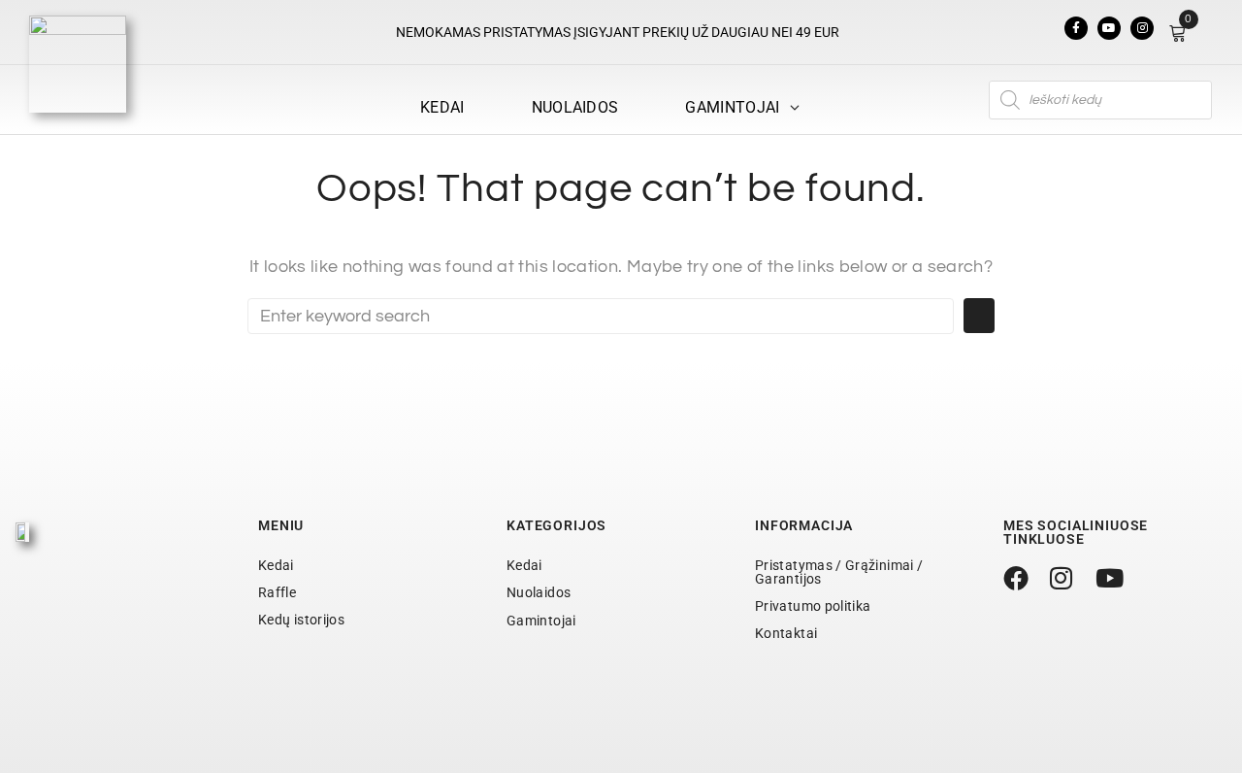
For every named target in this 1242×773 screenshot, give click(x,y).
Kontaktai (786, 633)
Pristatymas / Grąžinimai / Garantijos (839, 572)
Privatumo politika (812, 606)
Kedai (276, 565)
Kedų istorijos (301, 619)
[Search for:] (600, 316)
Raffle (277, 592)
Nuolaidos (539, 592)
